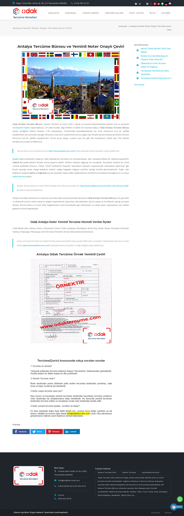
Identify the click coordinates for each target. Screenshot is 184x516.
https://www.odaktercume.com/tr (62, 151)
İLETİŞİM (165, 13)
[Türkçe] (154, 4)
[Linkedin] (143, 2)
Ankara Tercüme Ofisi (107, 472)
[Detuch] (166, 4)
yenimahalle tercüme (150, 472)
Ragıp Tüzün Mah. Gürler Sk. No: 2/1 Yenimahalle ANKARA (41, 3)
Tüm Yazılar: (139, 84)
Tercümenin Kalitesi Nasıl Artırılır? (156, 78)
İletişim (168, 513)
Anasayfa (123, 26)
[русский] (169, 4)
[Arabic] (162, 4)
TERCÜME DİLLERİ (114, 13)
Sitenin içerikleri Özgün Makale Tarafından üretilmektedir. (41, 512)
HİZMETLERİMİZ (91, 13)
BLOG (153, 13)
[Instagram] (147, 4)
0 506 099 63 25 (81, 3)
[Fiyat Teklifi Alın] (176, 506)
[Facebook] (136, 4)
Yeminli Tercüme (129, 472)
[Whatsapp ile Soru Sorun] (180, 499)
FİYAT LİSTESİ (136, 13)
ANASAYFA (53, 13)
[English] (158, 4)
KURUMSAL (71, 13)
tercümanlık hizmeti (21, 127)
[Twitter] (139, 4)
